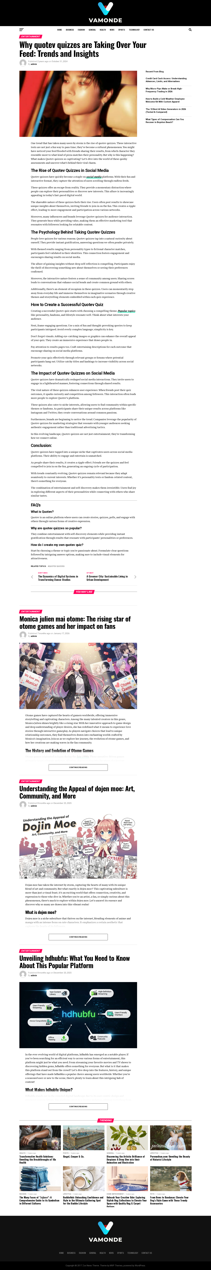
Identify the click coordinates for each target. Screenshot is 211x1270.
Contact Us (149, 29)
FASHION (81, 29)
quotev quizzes (56, 566)
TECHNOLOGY (134, 29)
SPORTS (121, 29)
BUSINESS (70, 29)
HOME (59, 29)
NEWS (112, 29)
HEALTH (103, 29)
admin (34, 64)
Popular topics (126, 310)
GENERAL (92, 29)
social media (93, 176)
